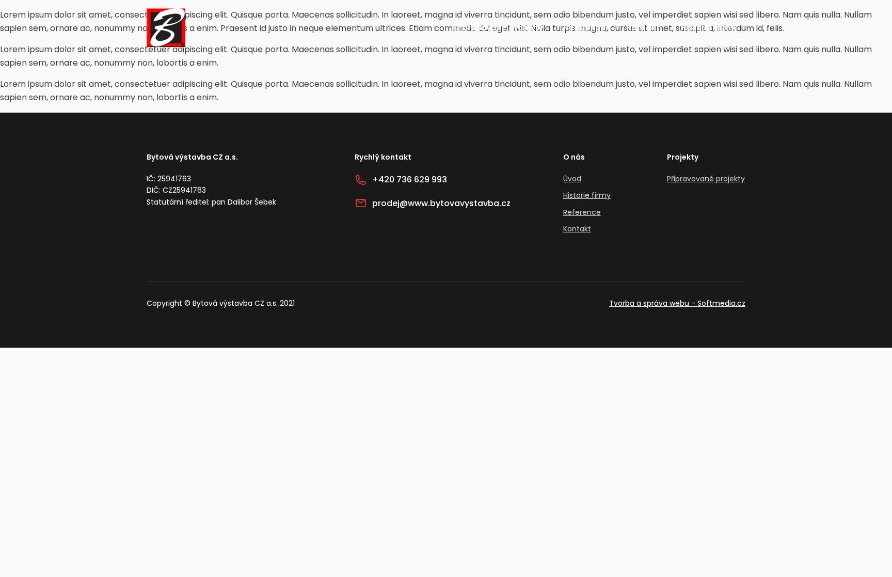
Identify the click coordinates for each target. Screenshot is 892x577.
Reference (585, 27)
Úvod (572, 179)
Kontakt (643, 27)
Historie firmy (707, 27)
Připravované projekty (497, 27)
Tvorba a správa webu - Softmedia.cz (677, 303)
